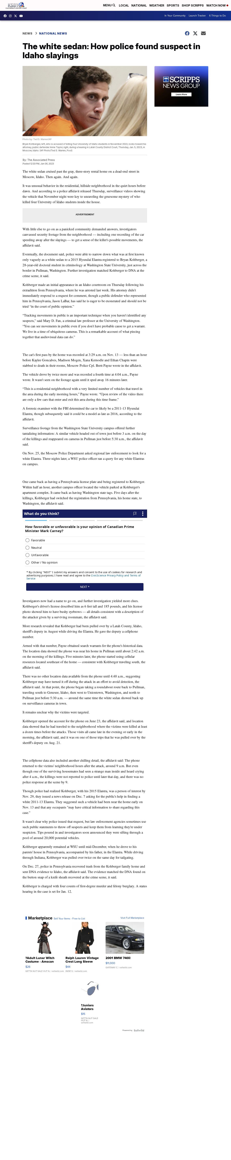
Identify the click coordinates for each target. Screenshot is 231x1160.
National (139, 5)
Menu (107, 5)
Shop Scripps (193, 5)
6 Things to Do (217, 16)
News (27, 33)
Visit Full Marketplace (132, 918)
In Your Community (175, 16)
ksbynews (6, 15)
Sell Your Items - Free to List (69, 918)
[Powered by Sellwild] (139, 1030)
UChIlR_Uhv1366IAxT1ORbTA (22, 15)
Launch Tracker (197, 16)
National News (53, 33)
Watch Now (216, 5)
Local (124, 5)
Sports (173, 5)
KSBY (16, 15)
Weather (156, 5)
